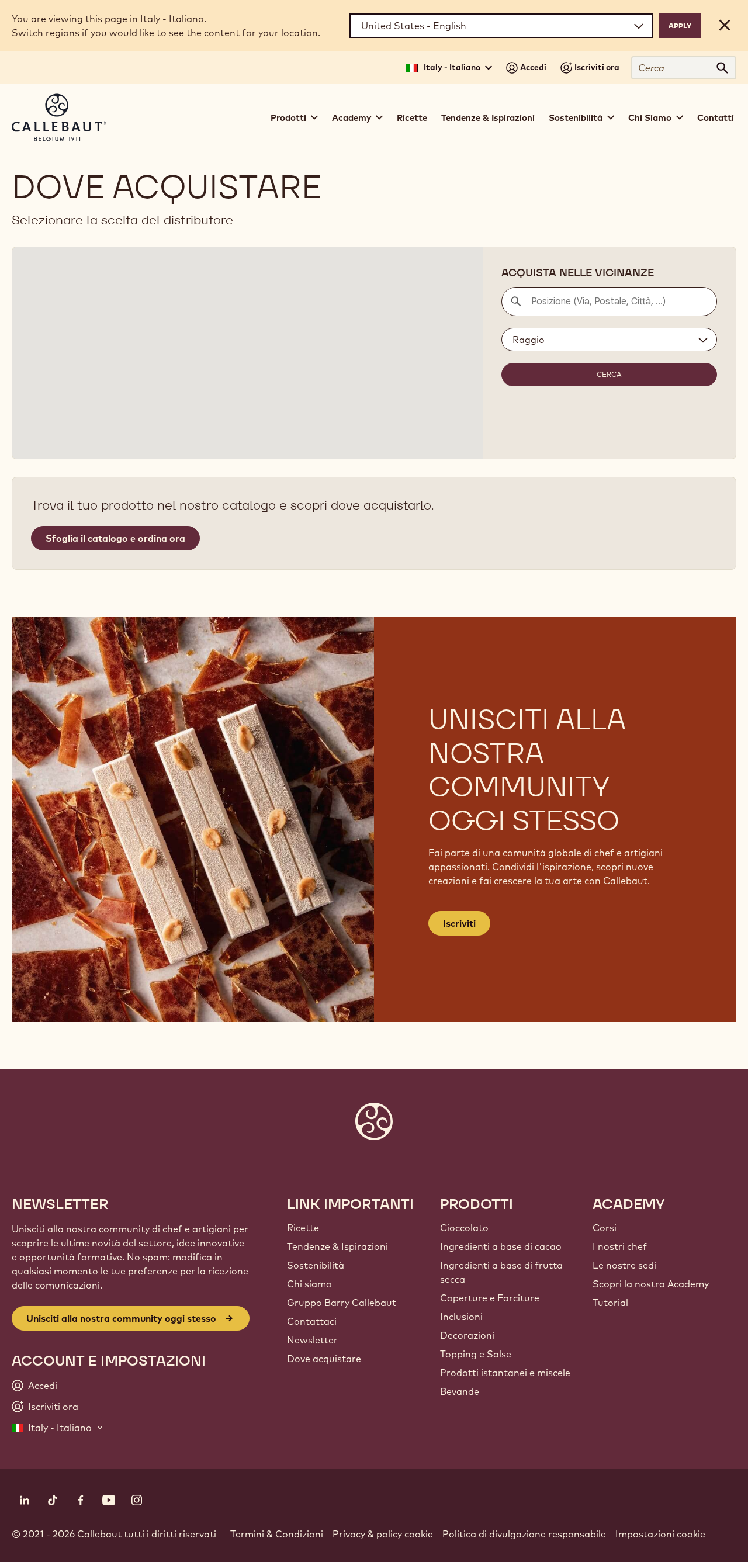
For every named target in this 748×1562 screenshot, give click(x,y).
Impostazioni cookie (660, 1534)
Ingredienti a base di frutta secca (501, 1272)
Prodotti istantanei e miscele (505, 1373)
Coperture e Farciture (489, 1298)
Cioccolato (464, 1228)
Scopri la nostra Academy (651, 1284)
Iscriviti (459, 923)
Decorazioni (467, 1335)
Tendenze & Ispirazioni (488, 117)
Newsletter (312, 1340)
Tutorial (610, 1302)
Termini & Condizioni (276, 1534)
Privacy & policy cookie (383, 1534)
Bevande (459, 1391)
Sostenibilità (315, 1265)
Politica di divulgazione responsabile (524, 1534)
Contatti (715, 117)
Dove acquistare (324, 1358)
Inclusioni (461, 1316)
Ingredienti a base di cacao (501, 1246)
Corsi (605, 1228)
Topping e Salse (475, 1354)
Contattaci (312, 1321)
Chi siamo (309, 1284)
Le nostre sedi (624, 1265)
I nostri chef (620, 1246)
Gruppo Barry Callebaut (341, 1302)
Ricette (412, 117)
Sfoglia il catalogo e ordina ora (115, 538)
